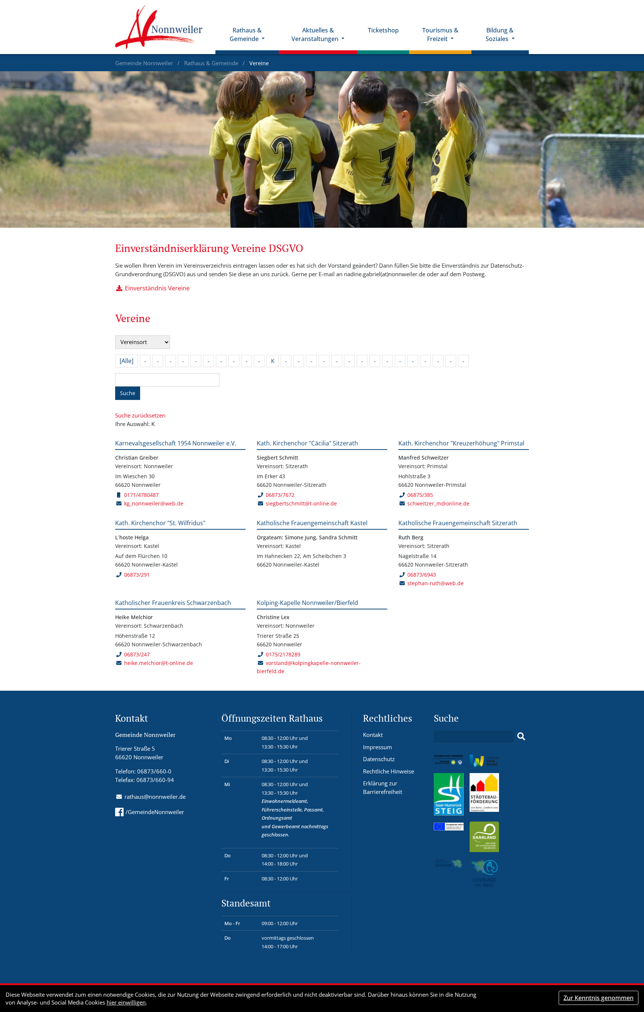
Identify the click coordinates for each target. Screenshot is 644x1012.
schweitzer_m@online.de (438, 503)
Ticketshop (383, 30)
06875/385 (420, 494)
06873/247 (137, 654)
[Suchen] (521, 737)
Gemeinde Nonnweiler (144, 63)
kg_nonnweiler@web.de (153, 503)
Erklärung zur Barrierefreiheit (382, 787)
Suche (127, 393)
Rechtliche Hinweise (388, 771)
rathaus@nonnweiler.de (155, 796)
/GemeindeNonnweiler (155, 812)
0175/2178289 (283, 654)
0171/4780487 (141, 494)
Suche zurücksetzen (140, 415)
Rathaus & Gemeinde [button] (246, 34)
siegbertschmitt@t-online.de (301, 503)
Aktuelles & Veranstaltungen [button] (315, 34)
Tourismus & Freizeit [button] (440, 34)
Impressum (377, 747)
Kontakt (373, 734)
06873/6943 (421, 574)
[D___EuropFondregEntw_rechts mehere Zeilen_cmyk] (449, 825)
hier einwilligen (126, 1002)
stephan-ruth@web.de (435, 583)
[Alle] (126, 361)
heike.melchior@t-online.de (158, 662)
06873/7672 (280, 494)
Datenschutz (379, 759)
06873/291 (137, 574)
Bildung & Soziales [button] (500, 34)
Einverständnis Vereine (157, 288)
